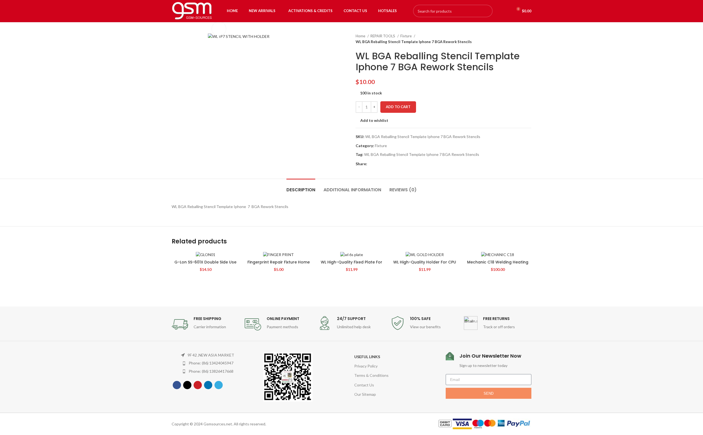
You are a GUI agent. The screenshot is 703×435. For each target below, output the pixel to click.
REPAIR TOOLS (383, 36)
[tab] (300, 187)
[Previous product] (517, 39)
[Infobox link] (205, 324)
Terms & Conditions (371, 375)
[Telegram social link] (397, 164)
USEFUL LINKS (367, 356)
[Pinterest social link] (384, 164)
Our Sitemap (365, 394)
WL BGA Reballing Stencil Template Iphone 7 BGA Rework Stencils (421, 154)
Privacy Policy (366, 366)
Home (361, 36)
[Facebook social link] (372, 164)
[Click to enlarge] (219, 29)
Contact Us (364, 385)
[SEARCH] (486, 11)
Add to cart (398, 107)
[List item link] (208, 363)
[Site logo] (192, 10)
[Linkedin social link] (390, 164)
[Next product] (528, 39)
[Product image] (205, 254)
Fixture (406, 36)
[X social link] (378, 164)
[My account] (503, 10)
